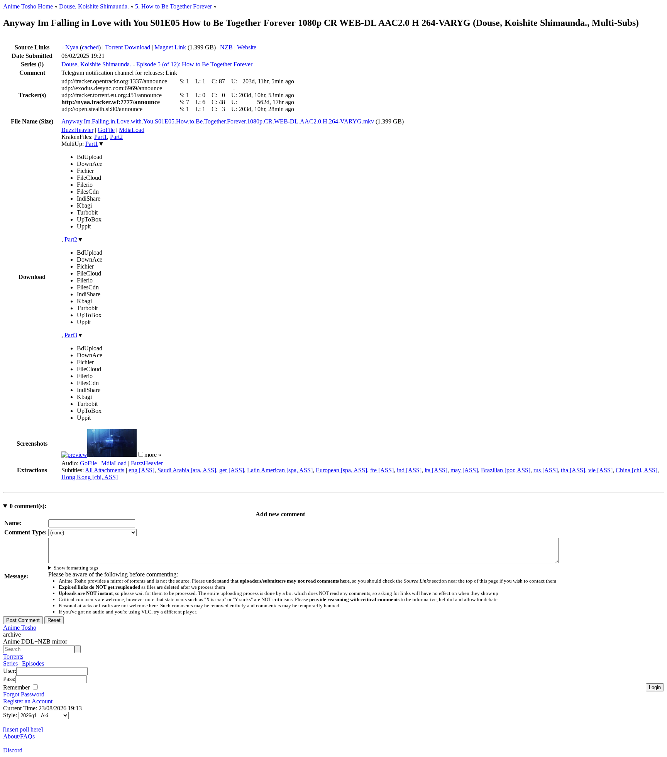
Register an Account (27, 701)
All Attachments (104, 470)
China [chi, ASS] (636, 470)
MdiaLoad (131, 130)
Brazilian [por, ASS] (505, 470)
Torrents (13, 656)
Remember (17, 687)
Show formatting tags (76, 568)
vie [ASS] (600, 470)
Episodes (33, 663)
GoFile (106, 130)
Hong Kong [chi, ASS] (89, 477)
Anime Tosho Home (28, 6)
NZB (226, 47)
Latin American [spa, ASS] (280, 470)
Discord (12, 750)
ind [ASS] (409, 470)
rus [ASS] (545, 470)
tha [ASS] (573, 470)
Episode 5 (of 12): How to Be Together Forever (194, 64)
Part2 (116, 136)
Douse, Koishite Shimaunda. (94, 6)
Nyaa (69, 47)
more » (152, 454)
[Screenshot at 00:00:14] (74, 454)
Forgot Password (23, 694)
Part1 (100, 136)
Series (10, 663)
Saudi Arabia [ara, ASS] (186, 470)
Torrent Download (127, 47)
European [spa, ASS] (341, 470)
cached (90, 47)
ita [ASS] (436, 470)
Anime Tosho (19, 627)
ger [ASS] (231, 470)
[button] (140, 454)
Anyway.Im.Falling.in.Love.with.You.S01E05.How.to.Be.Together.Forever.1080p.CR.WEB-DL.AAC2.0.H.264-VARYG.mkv (217, 121)
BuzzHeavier (77, 130)
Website (246, 47)
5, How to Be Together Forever (173, 6)
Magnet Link (170, 47)
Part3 (70, 335)
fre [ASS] (382, 470)
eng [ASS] (141, 470)
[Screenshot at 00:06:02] (112, 454)
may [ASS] (464, 470)
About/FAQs (19, 736)
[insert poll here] (23, 729)
